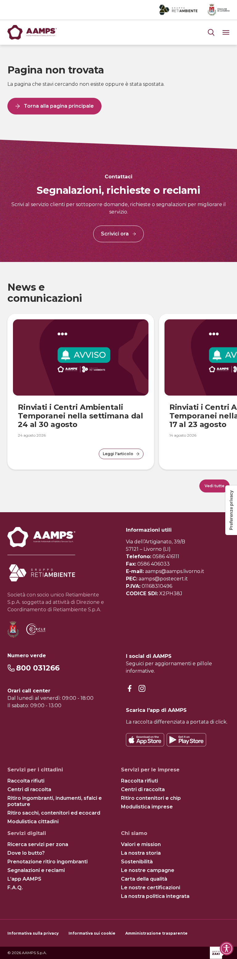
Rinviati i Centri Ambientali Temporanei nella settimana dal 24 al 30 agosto (80, 416)
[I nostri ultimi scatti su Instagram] (142, 688)
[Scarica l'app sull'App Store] (145, 739)
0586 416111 (165, 556)
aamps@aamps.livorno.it (174, 571)
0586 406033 (153, 564)
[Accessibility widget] (226, 948)
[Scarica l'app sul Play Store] (186, 739)
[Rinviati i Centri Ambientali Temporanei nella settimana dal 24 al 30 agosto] (80, 357)
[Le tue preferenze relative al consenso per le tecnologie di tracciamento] (231, 510)
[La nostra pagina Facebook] (129, 688)
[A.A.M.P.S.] (32, 32)
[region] (118, 387)
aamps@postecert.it (163, 579)
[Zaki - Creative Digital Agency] (220, 953)
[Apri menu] (211, 32)
